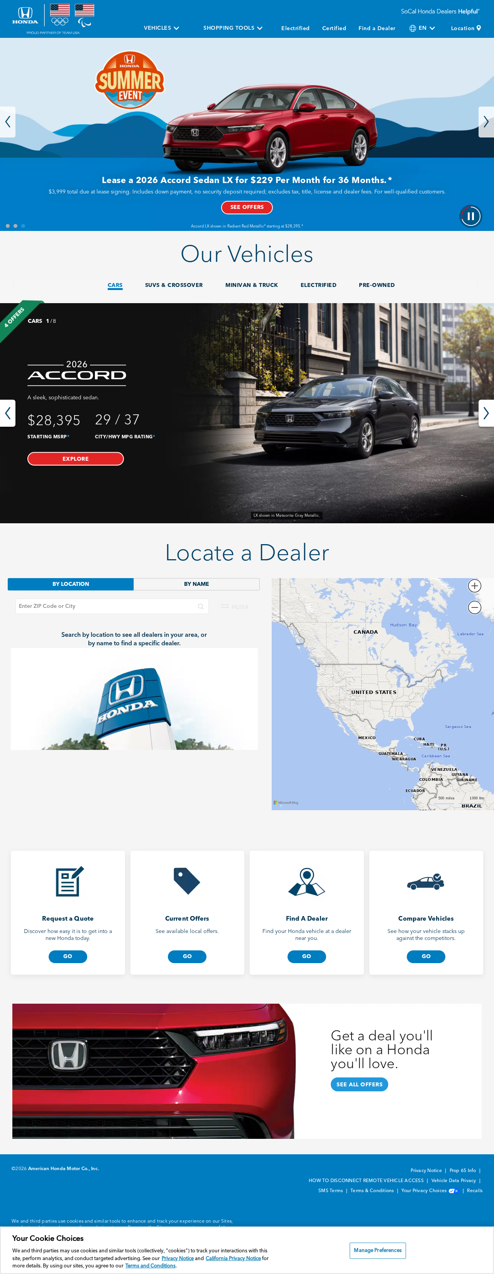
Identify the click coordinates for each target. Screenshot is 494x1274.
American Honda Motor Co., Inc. (63, 1169)
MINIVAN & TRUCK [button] (251, 285)
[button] (75, 458)
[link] (247, 413)
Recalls (474, 1191)
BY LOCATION (70, 584)
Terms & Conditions (372, 1191)
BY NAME (196, 584)
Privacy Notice (427, 1171)
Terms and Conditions (150, 1266)
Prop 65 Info (463, 1171)
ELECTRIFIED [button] (319, 285)
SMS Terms (331, 1191)
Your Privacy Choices (424, 1191)
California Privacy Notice (233, 1258)
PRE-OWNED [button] (377, 285)
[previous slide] (7, 413)
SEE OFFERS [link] (247, 207)
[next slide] (486, 413)
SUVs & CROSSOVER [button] (174, 285)
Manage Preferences (377, 1250)
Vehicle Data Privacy (454, 1181)
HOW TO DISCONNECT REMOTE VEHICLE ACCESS (367, 1181)
